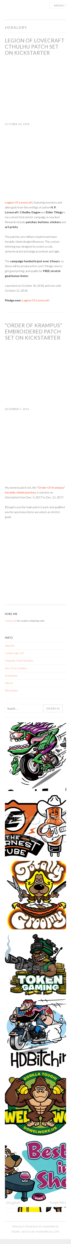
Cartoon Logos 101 (14, 653)
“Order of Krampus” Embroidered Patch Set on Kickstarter (33, 331)
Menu (59, 5)
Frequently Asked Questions (19, 660)
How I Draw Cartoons (16, 668)
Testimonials (11, 675)
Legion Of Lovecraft (36, 300)
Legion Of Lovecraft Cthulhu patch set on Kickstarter (35, 46)
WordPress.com (47, 1231)
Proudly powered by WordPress (35, 1226)
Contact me (11, 620)
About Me (9, 645)
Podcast (9, 683)
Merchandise (11, 690)
